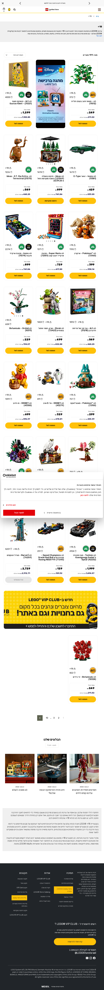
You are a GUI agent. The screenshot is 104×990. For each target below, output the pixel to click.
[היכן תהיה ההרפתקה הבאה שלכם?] (52, 768)
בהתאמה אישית (54, 513)
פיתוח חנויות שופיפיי (57, 986)
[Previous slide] (89, 3)
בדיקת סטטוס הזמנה (66, 901)
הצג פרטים (11, 505)
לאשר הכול (19, 513)
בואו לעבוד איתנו (44, 901)
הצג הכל (51, 745)
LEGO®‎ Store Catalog (41, 892)
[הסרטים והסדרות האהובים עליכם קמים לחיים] (84, 768)
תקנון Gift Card (22, 888)
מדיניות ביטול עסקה (19, 898)
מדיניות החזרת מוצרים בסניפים (20, 905)
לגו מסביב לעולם (19, 789)
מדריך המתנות (45, 896)
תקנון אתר (23, 883)
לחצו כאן (84, 495)
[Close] (3, 3)
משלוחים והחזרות (67, 883)
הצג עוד (99, 36)
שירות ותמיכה (68, 879)
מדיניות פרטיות (22, 892)
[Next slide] (20, 3)
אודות (47, 872)
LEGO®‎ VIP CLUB (43, 879)
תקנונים (23, 872)
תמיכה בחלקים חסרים (65, 906)
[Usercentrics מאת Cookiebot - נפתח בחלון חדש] (14, 476)
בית (97, 16)
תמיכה (69, 872)
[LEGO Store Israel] (52, 9)
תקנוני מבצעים (22, 879)
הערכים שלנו (45, 888)
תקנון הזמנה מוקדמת (20, 910)
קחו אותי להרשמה (75, 941)
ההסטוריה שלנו (45, 883)
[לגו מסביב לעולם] (19, 768)
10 (47, 718)
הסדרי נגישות (68, 897)
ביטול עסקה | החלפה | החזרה (64, 890)
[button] (54, 163)
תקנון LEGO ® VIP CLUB (18, 915)
